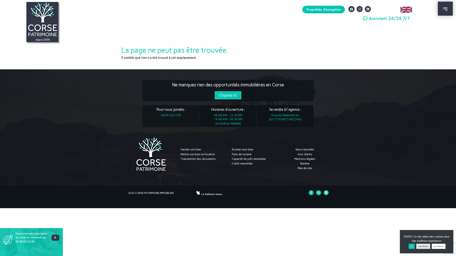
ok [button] (412, 246)
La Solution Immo (211, 194)
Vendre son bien (191, 149)
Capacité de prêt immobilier (249, 159)
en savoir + (438, 246)
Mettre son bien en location (198, 154)
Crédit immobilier (242, 163)
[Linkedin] (368, 9)
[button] (323, 9)
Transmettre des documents (198, 159)
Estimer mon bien (242, 149)
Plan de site (304, 168)
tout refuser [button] (423, 246)
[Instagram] (360, 9)
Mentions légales (304, 159)
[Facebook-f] (311, 192)
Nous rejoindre (305, 149)
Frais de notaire (242, 154)
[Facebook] (351, 9)
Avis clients (304, 154)
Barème (305, 163)
